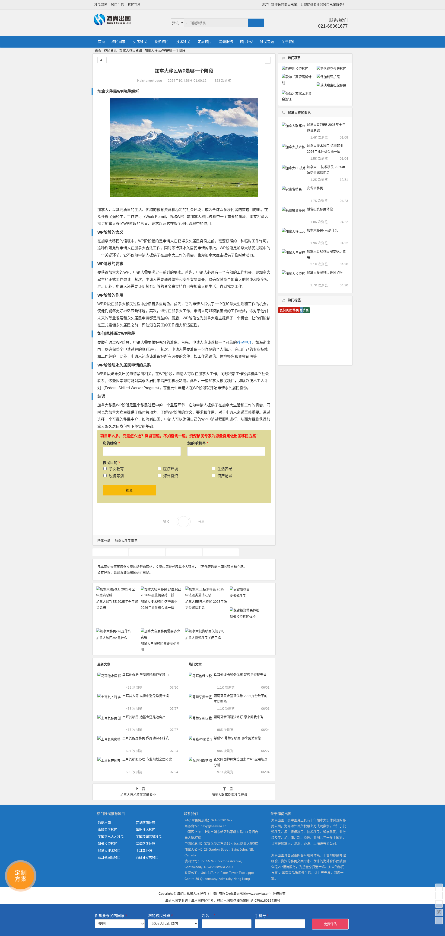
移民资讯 (100, 4)
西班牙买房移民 (147, 857)
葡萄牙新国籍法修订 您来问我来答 (238, 717)
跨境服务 (226, 42)
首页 (101, 42)
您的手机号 (197, 443)
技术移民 (183, 42)
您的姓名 (111, 443)
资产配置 (224, 476)
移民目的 (111, 463)
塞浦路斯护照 (145, 843)
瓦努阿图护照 (145, 823)
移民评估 (247, 42)
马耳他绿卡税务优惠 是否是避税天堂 (240, 675)
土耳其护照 (144, 850)
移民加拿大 (221, 552)
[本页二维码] (439, 920)
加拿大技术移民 (110, 552)
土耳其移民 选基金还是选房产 (143, 717)
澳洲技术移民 (145, 830)
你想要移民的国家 (111, 916)
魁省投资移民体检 (243, 617)
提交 (129, 490)
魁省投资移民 (107, 843)
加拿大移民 (147, 552)
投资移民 (161, 42)
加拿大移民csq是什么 (111, 638)
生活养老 (224, 469)
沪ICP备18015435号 (265, 900)
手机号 (261, 916)
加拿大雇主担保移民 (184, 552)
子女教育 (116, 469)
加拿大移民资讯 (130, 50)
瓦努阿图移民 (289, 310)
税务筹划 (116, 476)
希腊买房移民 (107, 830)
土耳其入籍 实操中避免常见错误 (145, 696)
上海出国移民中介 (201, 900)
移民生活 (117, 4)
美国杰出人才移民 (111, 837)
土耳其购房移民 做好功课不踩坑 (145, 738)
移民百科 (134, 4)
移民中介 (244, 342)
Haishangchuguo (149, 80)
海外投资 (170, 476)
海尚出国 (104, 823)
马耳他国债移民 (109, 857)
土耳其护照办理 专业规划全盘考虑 (147, 759)
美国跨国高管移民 (149, 837)
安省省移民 (238, 596)
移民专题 (267, 42)
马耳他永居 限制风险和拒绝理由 (145, 675)
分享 (201, 521)
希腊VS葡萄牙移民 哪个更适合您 (237, 738)
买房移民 (140, 42)
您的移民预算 (160, 916)
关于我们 (289, 42)
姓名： (208, 916)
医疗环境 (170, 469)
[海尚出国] (112, 23)
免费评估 (330, 924)
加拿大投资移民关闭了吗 (203, 638)
